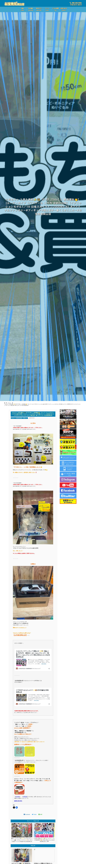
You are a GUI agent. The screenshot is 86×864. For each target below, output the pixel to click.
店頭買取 (17, 796)
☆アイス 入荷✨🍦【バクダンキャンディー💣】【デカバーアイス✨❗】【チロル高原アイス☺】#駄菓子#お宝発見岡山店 (22, 840)
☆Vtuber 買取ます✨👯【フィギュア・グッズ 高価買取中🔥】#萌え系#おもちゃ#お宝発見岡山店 (44, 840)
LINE (41, 814)
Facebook (27, 814)
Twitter (34, 814)
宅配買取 (25, 796)
